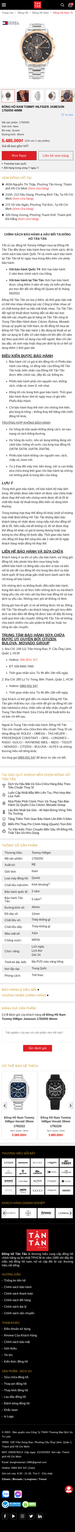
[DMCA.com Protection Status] (29, 1507)
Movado (18, 1479)
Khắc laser (11, 1409)
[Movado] (23, 1162)
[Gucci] (37, 1190)
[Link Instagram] (22, 1517)
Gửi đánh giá (38, 1048)
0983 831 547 (19, 1467)
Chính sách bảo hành (18, 1287)
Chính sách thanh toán (18, 1293)
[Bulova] (37, 1162)
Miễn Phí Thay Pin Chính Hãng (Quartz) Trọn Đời (40, 824)
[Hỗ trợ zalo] (5, 1494)
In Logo (9, 1416)
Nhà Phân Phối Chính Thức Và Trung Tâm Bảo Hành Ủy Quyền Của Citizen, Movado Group (38, 803)
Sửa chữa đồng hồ (16, 1377)
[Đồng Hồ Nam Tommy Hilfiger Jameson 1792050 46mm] (37, 86)
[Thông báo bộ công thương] (11, 1507)
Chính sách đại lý (15, 1306)
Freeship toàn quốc (15, 163)
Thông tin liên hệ (15, 1280)
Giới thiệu (10, 1348)
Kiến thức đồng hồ (16, 1361)
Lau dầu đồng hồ (15, 1396)
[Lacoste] (37, 1171)
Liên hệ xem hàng (56, 155)
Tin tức (8, 1355)
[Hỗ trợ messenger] (18, 1494)
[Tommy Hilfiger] (52, 1171)
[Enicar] (23, 1190)
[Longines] (52, 1162)
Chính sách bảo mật (17, 1341)
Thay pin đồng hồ (15, 1383)
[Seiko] (66, 1190)
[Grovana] (52, 1181)
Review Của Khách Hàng (20, 1335)
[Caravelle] (66, 1181)
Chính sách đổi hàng (17, 1300)
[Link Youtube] (13, 1517)
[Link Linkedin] (40, 1517)
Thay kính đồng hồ (16, 1390)
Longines (31, 1479)
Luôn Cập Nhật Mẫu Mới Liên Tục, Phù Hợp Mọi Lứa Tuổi (39, 794)
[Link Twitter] (31, 1517)
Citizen (6, 1479)
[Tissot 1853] (66, 1162)
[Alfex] (37, 1181)
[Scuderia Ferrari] (23, 1171)
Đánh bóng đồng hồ (17, 1403)
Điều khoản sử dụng (17, 1328)
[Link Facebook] (5, 1517)
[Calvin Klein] (23, 1181)
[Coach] (66, 1171)
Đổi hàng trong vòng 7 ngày (20, 167)
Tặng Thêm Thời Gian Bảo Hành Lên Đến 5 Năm (40, 818)
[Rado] (9, 1181)
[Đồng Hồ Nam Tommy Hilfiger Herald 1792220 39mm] (55, 1108)
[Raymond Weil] (52, 1190)
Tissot (43, 1479)
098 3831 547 (29, 659)
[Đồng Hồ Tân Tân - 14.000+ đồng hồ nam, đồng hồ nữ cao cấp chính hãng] (37, 5)
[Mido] (9, 1190)
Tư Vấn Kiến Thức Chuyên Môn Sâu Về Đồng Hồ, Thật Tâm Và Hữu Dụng (40, 831)
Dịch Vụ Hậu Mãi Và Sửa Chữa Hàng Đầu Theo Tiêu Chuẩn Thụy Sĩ (39, 785)
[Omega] (9, 1171)
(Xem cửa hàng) (38, 188)
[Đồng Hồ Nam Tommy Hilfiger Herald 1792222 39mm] (19, 1108)
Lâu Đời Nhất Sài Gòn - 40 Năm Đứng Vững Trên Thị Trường (40, 812)
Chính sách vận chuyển (19, 1313)
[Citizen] (9, 1162)
